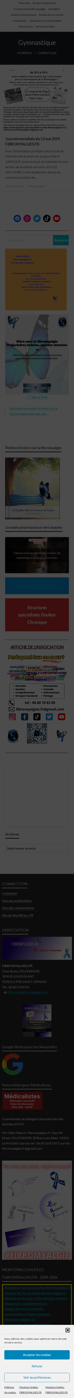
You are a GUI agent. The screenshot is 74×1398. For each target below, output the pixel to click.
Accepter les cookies (37, 1355)
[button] (68, 1330)
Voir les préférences (37, 1377)
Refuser (37, 1366)
